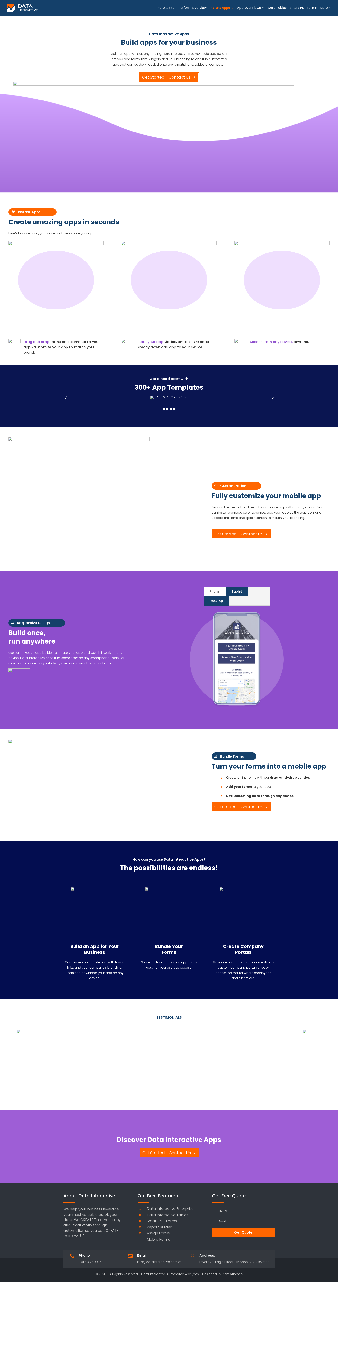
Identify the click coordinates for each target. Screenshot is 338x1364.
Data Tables (277, 8)
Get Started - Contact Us (166, 77)
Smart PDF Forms (303, 8)
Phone (214, 591)
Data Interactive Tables (167, 1214)
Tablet (237, 591)
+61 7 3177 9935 (90, 1262)
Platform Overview (192, 8)
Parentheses (232, 1274)
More (324, 8)
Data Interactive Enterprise (170, 1208)
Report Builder (159, 1227)
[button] (164, 409)
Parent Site (165, 8)
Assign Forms (158, 1233)
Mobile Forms (158, 1239)
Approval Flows (249, 8)
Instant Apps (220, 8)
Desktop (216, 601)
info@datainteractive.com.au (159, 1262)
